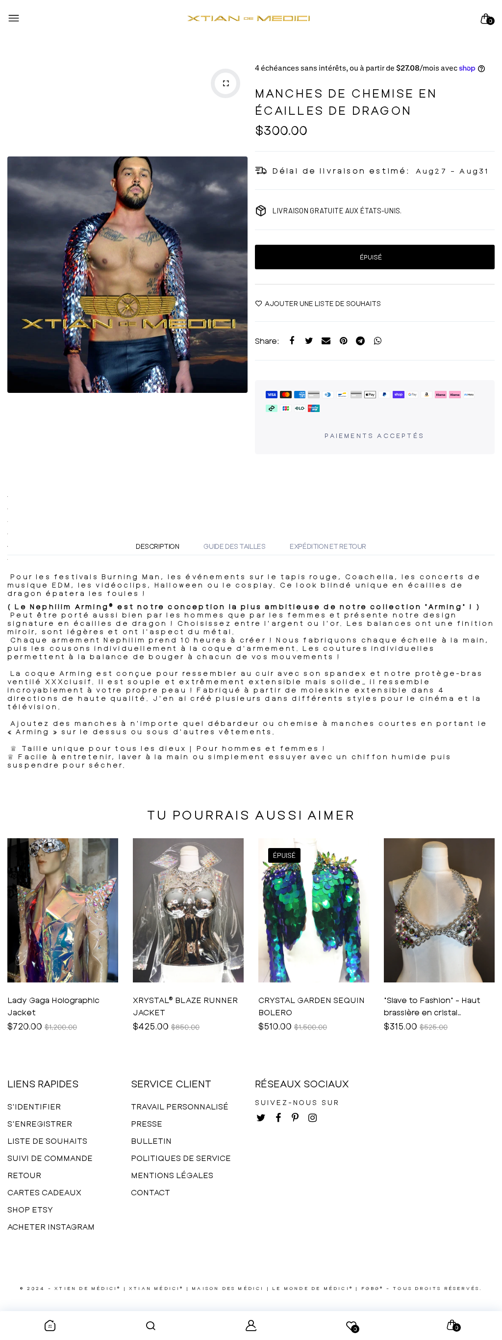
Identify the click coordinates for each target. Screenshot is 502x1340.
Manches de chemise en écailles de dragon (346, 101)
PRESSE (146, 1123)
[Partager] (292, 341)
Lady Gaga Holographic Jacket (53, 1006)
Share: (267, 340)
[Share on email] (326, 341)
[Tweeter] (309, 341)
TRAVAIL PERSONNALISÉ (179, 1106)
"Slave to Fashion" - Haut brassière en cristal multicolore (432, 1006)
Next (238, 274)
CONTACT (150, 1192)
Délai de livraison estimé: (341, 170)
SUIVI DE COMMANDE (50, 1157)
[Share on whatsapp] (378, 341)
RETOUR (24, 1175)
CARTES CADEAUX (44, 1192)
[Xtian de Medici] (248, 18)
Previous (17, 274)
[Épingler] (343, 341)
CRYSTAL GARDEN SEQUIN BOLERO (311, 1006)
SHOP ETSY (30, 1209)
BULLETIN (151, 1140)
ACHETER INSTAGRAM (51, 1226)
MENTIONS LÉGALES (172, 1175)
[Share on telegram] (360, 341)
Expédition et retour (328, 546)
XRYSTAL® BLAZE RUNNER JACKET (185, 1006)
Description (157, 546)
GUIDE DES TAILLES (234, 546)
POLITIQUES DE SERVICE (181, 1157)
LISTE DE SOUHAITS (47, 1140)
